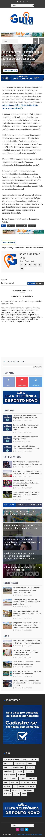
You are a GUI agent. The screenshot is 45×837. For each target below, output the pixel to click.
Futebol (32, 779)
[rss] (27, 2)
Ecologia (18, 771)
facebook (40, 284)
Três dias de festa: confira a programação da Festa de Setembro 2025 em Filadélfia (26, 483)
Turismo (7, 794)
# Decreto (11, 226)
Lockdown (25, 782)
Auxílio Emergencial (12, 760)
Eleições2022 (9, 775)
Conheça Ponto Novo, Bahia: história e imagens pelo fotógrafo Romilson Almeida (19, 556)
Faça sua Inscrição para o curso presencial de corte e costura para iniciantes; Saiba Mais (25, 652)
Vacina (16, 794)
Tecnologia (27, 790)
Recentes (22, 505)
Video (24, 794)
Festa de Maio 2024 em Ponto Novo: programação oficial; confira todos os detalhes (27, 683)
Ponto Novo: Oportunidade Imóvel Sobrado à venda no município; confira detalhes (27, 613)
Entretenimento (10, 779)
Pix (15, 786)
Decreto (30, 767)
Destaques (9, 505)
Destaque (8, 771)
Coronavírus (20, 763)
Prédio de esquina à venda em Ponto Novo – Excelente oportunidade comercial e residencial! (26, 590)
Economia (28, 771)
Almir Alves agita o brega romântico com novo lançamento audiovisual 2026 (22, 542)
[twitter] (17, 2)
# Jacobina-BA (21, 226)
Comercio (8, 763)
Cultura (7, 767)
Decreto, (32, 64)
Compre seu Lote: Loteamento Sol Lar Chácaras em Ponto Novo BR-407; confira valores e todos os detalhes (26, 625)
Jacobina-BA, (7, 66)
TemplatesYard (36, 834)
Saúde (6, 790)
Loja (34, 782)
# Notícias (31, 226)
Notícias (7, 786)
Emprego (21, 775)
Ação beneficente (30, 760)
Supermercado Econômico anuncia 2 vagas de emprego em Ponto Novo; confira (26, 427)
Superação (16, 790)
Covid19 (31, 763)
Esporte (23, 779)
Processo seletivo (26, 786)
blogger (31, 284)
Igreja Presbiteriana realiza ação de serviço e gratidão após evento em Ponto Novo (26, 495)
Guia (6, 782)
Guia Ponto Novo (24, 834)
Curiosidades (18, 767)
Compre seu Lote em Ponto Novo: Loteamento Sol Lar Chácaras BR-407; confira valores (26, 602)
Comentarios (35, 505)
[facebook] (24, 2)
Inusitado (14, 782)
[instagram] (20, 2)
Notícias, (15, 66)
